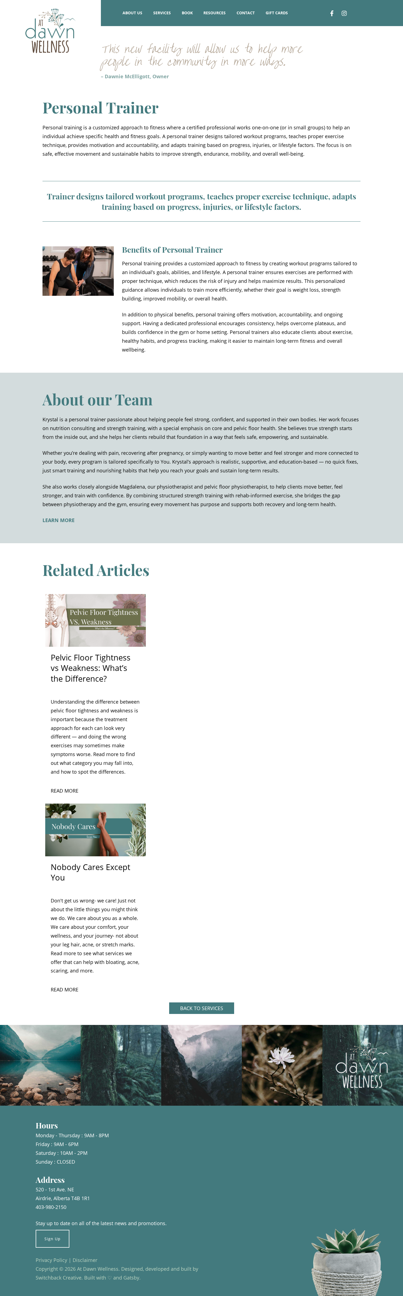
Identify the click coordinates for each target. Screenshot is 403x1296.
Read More (64, 790)
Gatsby (131, 1277)
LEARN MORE (58, 520)
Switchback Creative (58, 1277)
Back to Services (201, 1008)
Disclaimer (85, 1260)
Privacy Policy (51, 1260)
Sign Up (52, 1238)
